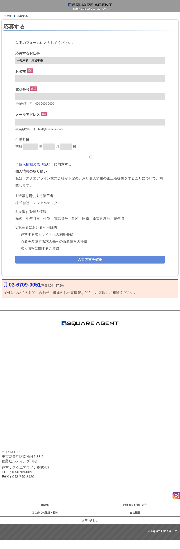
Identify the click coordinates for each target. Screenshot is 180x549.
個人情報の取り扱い (34, 164)
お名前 (20, 71)
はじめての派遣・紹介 (45, 512)
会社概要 (135, 512)
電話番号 (22, 89)
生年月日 (22, 140)
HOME (45, 504)
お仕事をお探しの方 (135, 504)
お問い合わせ (90, 520)
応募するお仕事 (27, 53)
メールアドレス (27, 115)
